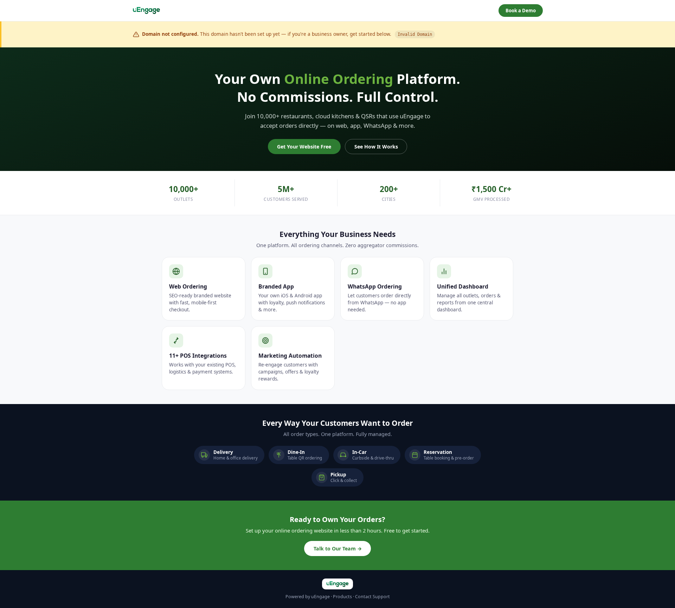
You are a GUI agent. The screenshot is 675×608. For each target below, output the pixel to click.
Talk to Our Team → (338, 548)
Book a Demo (521, 10)
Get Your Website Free (304, 146)
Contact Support (372, 597)
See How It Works (376, 146)
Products (342, 597)
